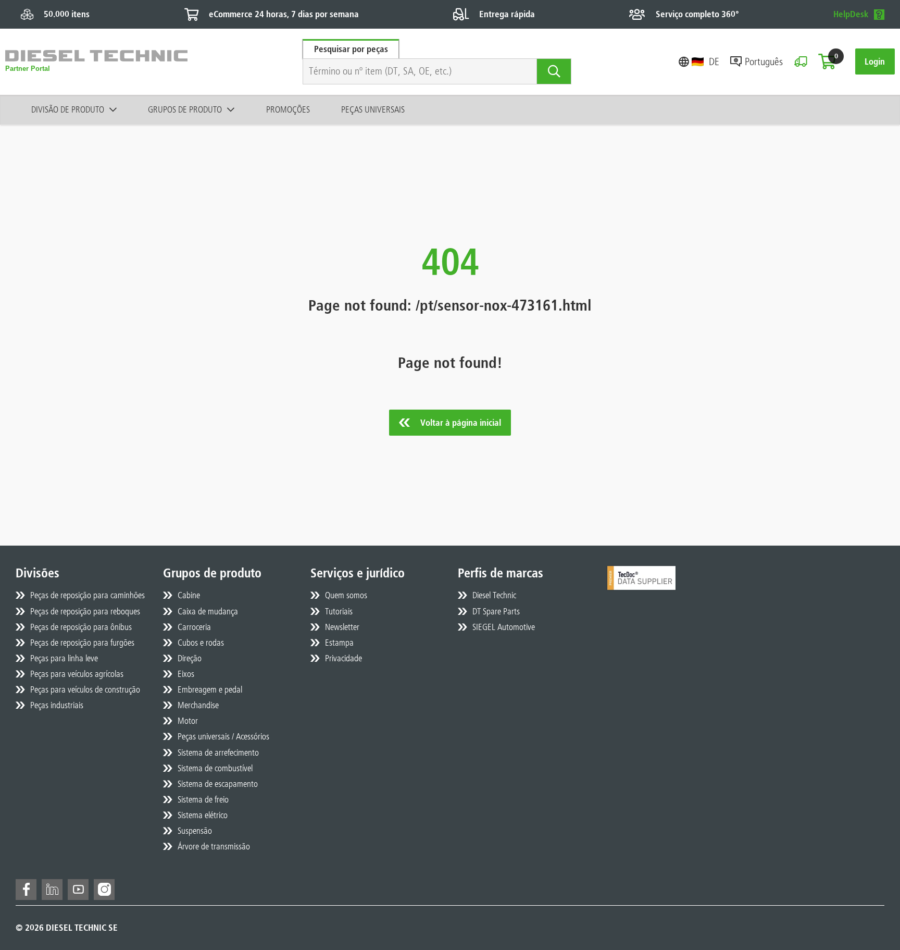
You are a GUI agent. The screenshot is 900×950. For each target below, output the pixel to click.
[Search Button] (554, 71)
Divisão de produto (67, 109)
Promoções (288, 109)
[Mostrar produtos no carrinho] (827, 61)
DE (714, 61)
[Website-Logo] (96, 61)
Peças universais (373, 109)
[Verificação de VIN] (800, 61)
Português (764, 61)
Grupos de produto (185, 109)
